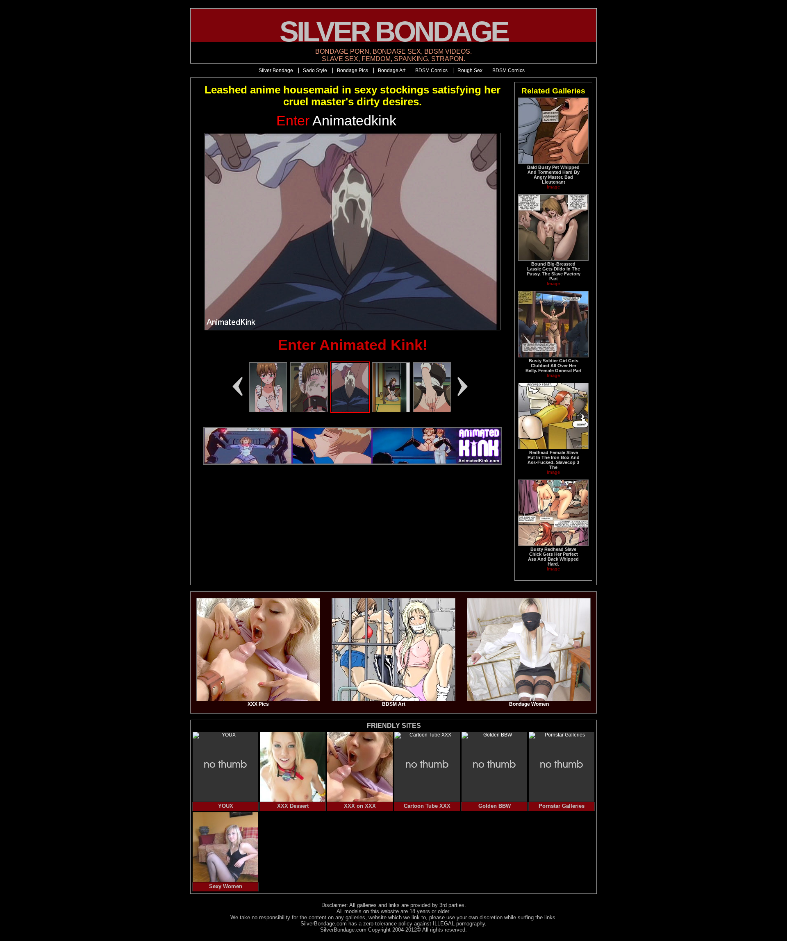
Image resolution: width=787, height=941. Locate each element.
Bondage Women (529, 704)
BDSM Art (393, 704)
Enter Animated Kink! (353, 344)
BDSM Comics (431, 70)
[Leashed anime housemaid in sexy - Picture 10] (268, 411)
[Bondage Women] (529, 699)
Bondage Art (391, 70)
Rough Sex (469, 70)
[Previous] (237, 386)
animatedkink (336, 120)
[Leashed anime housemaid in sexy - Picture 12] (350, 411)
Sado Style (315, 70)
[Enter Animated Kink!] (352, 231)
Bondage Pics (352, 70)
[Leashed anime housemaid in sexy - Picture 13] (391, 411)
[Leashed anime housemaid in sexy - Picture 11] (309, 411)
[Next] (463, 386)
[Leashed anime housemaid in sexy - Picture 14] (432, 411)
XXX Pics (258, 704)
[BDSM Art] (393, 699)
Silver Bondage (276, 70)
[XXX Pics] (258, 699)
